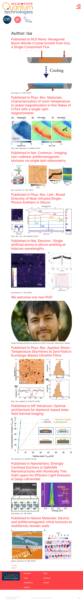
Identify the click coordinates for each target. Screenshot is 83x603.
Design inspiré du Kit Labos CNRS (41, 598)
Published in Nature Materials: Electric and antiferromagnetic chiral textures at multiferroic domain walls (41, 522)
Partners (27, 587)
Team (26, 578)
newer (14, 568)
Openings (47, 578)
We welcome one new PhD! (31, 297)
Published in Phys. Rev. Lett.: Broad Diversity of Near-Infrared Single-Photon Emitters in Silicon (38, 198)
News (45, 573)
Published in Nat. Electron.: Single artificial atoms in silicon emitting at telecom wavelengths (38, 245)
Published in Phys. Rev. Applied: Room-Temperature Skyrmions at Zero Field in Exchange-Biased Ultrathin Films (41, 351)
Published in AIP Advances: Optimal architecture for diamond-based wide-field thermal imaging (40, 410)
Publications (28, 583)
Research (27, 573)
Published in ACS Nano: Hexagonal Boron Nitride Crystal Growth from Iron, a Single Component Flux (41, 43)
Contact (46, 583)
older (14, 565)
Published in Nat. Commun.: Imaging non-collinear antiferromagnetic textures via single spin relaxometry (39, 157)
